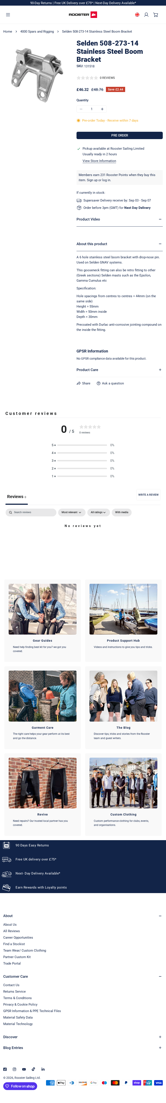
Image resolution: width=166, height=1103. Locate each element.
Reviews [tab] (16, 496)
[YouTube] (24, 1069)
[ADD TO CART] (120, 135)
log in (106, 180)
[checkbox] (122, 512)
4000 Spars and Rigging (37, 31)
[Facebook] (5, 1069)
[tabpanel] (83, 540)
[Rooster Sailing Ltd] (83, 14)
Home (7, 31)
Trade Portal (12, 963)
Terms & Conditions (17, 998)
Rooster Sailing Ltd (27, 1077)
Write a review (148, 494)
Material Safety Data (18, 1017)
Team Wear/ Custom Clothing (24, 950)
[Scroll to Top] (158, 1080)
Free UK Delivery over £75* (74, 3)
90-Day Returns (41, 3)
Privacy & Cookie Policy (20, 1004)
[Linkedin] (43, 1069)
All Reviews (11, 931)
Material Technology (18, 1024)
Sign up (92, 180)
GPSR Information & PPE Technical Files (32, 1011)
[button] (156, 14)
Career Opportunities (18, 938)
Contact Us (11, 985)
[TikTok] (33, 1069)
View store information (99, 161)
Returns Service (14, 991)
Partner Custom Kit (17, 957)
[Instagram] (14, 1069)
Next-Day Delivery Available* (115, 3)
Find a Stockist (14, 944)
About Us (10, 925)
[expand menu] (8, 14)
